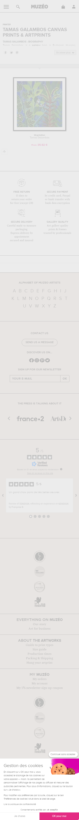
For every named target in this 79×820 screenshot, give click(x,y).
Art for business (39, 628)
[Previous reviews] (3, 495)
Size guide (39, 649)
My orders (39, 679)
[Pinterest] (42, 362)
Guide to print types (39, 645)
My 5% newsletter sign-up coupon (39, 688)
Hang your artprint (39, 662)
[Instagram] (37, 362)
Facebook (5, 52)
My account (40, 683)
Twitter (11, 52)
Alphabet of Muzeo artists (39, 283)
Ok (65, 378)
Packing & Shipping (39, 658)
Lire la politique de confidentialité (20, 804)
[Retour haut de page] (4, 151)
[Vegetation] (39, 130)
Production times (39, 653)
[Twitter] (47, 362)
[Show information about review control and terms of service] (61, 469)
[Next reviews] (76, 495)
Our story (39, 624)
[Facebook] (31, 362)
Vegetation (39, 136)
